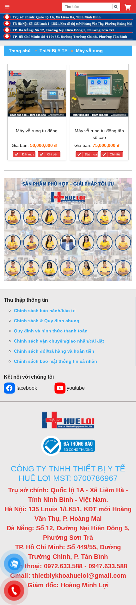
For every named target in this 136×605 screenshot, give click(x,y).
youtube (76, 388)
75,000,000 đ (106, 145)
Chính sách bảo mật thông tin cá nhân (55, 361)
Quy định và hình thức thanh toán (51, 330)
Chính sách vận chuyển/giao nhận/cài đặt (59, 340)
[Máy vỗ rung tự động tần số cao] (99, 94)
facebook (26, 388)
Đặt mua (28, 154)
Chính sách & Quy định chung (46, 320)
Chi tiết (52, 154)
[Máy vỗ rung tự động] (37, 94)
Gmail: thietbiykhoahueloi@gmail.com (68, 575)
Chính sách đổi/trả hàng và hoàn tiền (54, 351)
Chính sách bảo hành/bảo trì (45, 310)
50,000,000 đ (43, 145)
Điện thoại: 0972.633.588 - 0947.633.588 (68, 566)
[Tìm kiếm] (116, 6)
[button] (127, 6)
